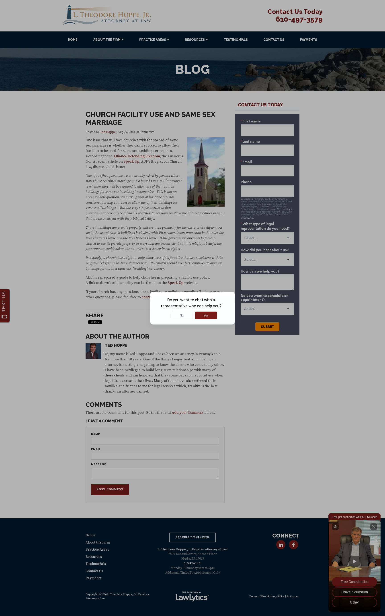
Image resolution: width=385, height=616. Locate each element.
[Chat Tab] (192, 308)
